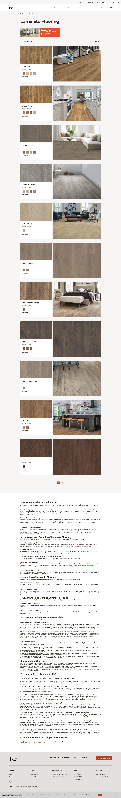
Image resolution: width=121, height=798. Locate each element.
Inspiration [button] (57, 7)
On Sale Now (11, 782)
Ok (100, 794)
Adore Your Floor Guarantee (79, 777)
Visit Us (81, 2)
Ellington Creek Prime (30, 342)
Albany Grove (27, 106)
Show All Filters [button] (26, 41)
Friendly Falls (27, 420)
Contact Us (77, 7)
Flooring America (23, 13)
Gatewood (26, 460)
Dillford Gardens (28, 224)
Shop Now (25, 76)
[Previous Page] (54, 482)
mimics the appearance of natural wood (75, 521)
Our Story (76, 773)
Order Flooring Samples (100, 774)
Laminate (11, 777)
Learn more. (18, 795)
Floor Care (11, 781)
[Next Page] (66, 482)
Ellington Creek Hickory (30, 303)
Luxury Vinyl (11, 773)
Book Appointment (105, 758)
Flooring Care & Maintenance (58, 776)
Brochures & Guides (34, 777)
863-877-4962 (115, 2)
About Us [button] (66, 7)
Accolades (26, 67)
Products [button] (47, 7)
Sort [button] (96, 41)
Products (31, 13)
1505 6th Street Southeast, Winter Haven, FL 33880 (26, 786)
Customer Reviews (78, 776)
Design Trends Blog (34, 774)
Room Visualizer (34, 773)
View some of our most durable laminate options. (77, 546)
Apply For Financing (100, 777)
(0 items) (111, 8)
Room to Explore (77, 774)
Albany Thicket (27, 145)
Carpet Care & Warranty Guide (58, 773)
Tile (9, 779)
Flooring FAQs (33, 776)
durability (40, 521)
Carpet (10, 776)
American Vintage (28, 185)
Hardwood (11, 774)
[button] (104, 8)
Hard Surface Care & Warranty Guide (59, 774)
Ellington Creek (27, 263)
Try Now (43, 34)
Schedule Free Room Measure (102, 776)
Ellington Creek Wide (29, 381)
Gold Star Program (78, 779)
